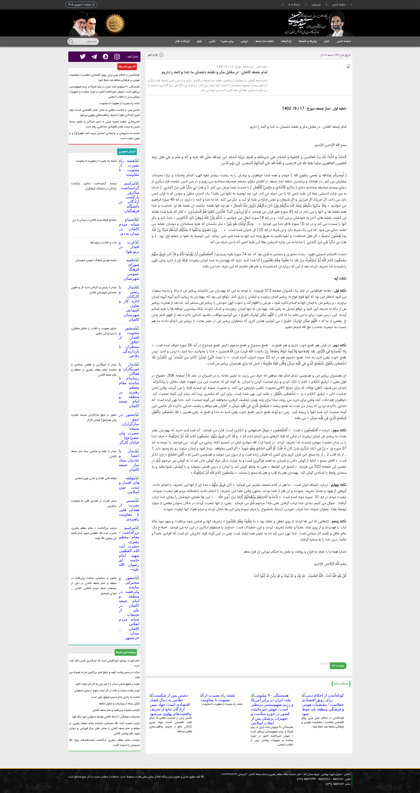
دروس (244, 41)
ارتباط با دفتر (182, 41)
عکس (212, 41)
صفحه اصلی (338, 5)
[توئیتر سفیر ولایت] (83, 56)
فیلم (199, 41)
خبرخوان (316, 5)
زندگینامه (286, 41)
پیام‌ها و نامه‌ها (308, 41)
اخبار (326, 41)
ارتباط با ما (294, 5)
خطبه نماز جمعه (264, 41)
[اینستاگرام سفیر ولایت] (117, 56)
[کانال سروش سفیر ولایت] (105, 56)
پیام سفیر (226, 41)
